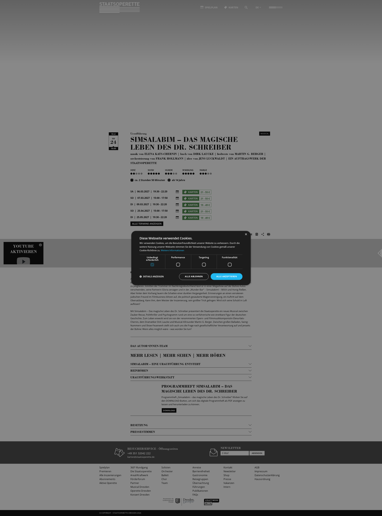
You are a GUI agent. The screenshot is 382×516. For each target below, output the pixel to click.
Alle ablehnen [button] (194, 276)
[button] (152, 276)
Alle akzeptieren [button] (226, 276)
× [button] (246, 234)
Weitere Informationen (172, 250)
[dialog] (191, 258)
